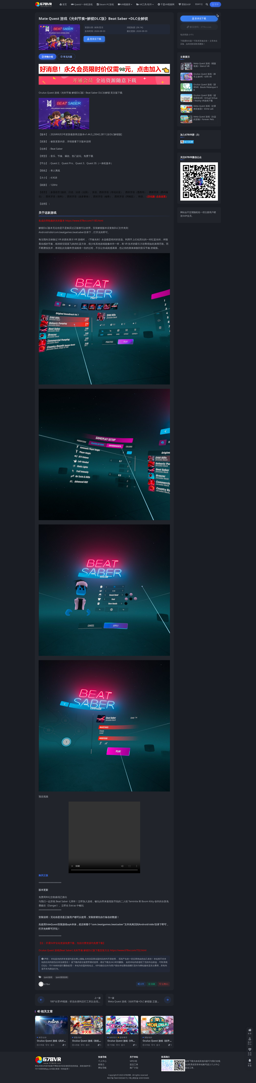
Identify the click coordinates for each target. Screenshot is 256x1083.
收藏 (153, 984)
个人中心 (102, 1061)
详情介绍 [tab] (48, 56)
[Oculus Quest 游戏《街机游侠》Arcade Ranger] (86, 1025)
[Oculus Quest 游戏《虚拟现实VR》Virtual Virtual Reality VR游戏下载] (186, 98)
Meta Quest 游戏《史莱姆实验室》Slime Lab (204, 107)
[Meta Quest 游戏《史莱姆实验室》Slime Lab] (186, 109)
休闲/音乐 (98, 27)
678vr (47, 984)
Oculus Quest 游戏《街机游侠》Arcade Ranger (85, 1042)
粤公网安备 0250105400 (139, 1078)
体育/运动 (42, 1037)
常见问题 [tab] (67, 56)
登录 (217, 4)
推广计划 (134, 1067)
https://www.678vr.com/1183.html (84, 220)
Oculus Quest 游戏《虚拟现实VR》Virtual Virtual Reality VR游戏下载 (205, 98)
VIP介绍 (133, 1061)
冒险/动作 (78, 1037)
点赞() (165, 984)
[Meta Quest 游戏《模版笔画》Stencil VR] (186, 66)
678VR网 (127, 1075)
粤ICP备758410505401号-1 (118, 1078)
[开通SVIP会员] (104, 81)
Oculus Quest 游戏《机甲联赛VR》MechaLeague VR (157, 1042)
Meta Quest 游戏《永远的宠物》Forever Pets (204, 118)
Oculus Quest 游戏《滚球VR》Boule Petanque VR (205, 87)
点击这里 (161, 196)
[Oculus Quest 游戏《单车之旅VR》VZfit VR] (186, 77)
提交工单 (134, 1064)
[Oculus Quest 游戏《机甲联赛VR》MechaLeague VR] (157, 1025)
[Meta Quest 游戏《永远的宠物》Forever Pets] (186, 119)
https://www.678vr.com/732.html (128, 950)
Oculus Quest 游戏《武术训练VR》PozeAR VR (50, 1042)
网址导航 (102, 1067)
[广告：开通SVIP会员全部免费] (104, 69)
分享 (142, 984)
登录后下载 (95, 39)
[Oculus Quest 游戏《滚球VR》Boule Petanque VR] (186, 87)
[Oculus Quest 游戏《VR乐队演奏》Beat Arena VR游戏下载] (122, 1025)
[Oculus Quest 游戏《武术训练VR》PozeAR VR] (51, 1025)
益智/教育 (123, 1037)
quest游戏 (48, 977)
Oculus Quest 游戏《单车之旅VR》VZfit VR (204, 75)
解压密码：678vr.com (200, 27)
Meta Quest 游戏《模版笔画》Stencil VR (204, 64)
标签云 (101, 1064)
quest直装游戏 (62, 977)
